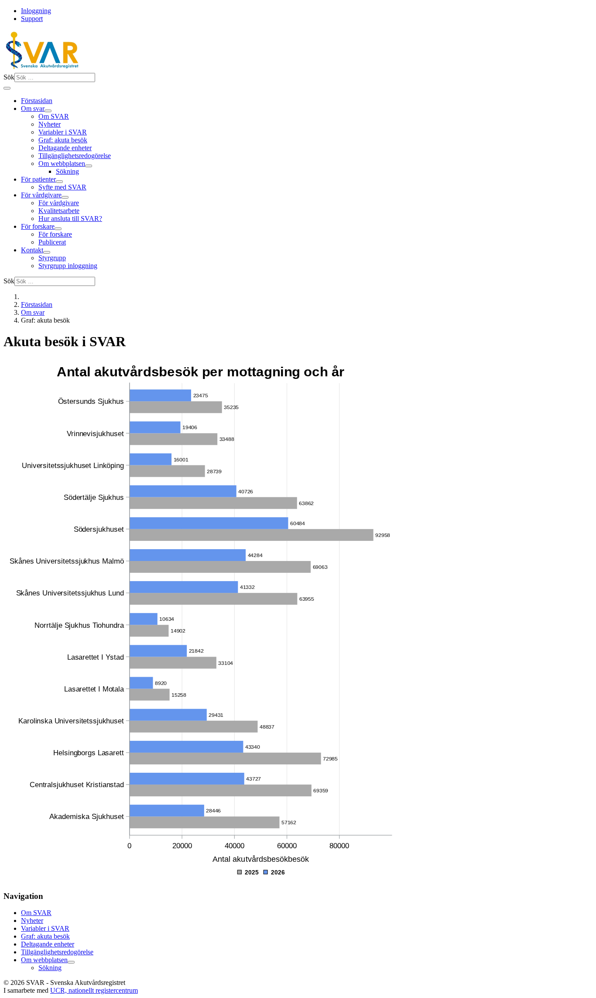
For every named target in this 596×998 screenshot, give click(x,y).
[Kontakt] (46, 252)
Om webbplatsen (61, 163)
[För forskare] (58, 228)
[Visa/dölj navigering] (6, 88)
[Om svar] (48, 111)
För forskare (38, 226)
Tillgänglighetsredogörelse (74, 155)
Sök (8, 77)
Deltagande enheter (65, 147)
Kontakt (32, 250)
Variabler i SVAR (62, 132)
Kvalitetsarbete (58, 210)
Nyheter (49, 124)
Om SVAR (53, 116)
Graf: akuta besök (62, 140)
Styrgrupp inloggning (67, 265)
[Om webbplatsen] (88, 166)
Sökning (67, 171)
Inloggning (36, 10)
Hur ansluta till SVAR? (70, 218)
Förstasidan (36, 100)
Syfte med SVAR (62, 187)
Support (32, 18)
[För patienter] (59, 181)
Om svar (33, 108)
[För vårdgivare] (65, 197)
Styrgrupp (52, 258)
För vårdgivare (41, 195)
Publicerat (52, 242)
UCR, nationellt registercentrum (94, 990)
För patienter (38, 179)
